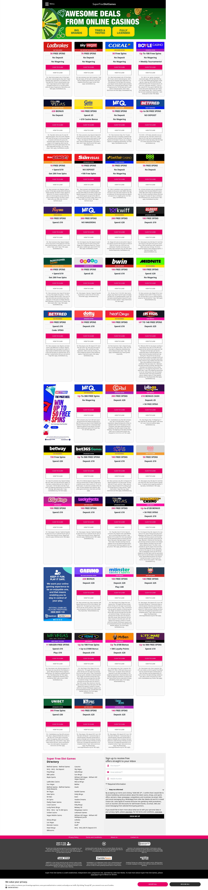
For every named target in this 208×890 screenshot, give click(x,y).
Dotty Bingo (79, 794)
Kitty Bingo (78, 805)
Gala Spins (50, 794)
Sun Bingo (78, 774)
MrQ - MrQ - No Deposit (55, 769)
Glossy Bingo (51, 820)
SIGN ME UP (135, 816)
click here (128, 812)
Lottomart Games (81, 812)
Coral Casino (51, 805)
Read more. (118, 885)
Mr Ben (49, 797)
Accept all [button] (153, 884)
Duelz (77, 787)
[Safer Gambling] (64, 843)
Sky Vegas (78, 769)
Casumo (77, 767)
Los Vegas (50, 822)
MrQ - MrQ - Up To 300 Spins (57, 810)
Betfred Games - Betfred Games (58, 767)
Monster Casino (52, 825)
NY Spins (50, 799)
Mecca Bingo (79, 782)
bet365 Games (80, 792)
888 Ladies (50, 774)
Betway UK (78, 807)
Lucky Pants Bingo (53, 807)
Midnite (77, 802)
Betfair (77, 784)
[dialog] (104, 884)
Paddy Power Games (54, 802)
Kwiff (76, 825)
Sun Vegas (50, 784)
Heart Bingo (51, 828)
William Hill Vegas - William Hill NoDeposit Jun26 (86, 816)
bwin (76, 797)
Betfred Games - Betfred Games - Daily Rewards (59, 788)
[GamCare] (144, 843)
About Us (114, 837)
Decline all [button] (185, 884)
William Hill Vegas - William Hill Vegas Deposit (86, 778)
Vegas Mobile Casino (54, 815)
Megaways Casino (81, 810)
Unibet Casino (52, 812)
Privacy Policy (73, 837)
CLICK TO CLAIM (57, 67)
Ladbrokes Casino (53, 782)
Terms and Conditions (94, 837)
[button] (63, 887)
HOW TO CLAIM (58, 73)
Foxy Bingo (51, 772)
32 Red (77, 822)
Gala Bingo (78, 772)
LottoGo (77, 820)
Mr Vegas (50, 792)
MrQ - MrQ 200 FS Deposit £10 (86, 828)
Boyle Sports (51, 777)
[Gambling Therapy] (144, 858)
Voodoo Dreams (80, 799)
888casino (50, 830)
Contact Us (134, 837)
